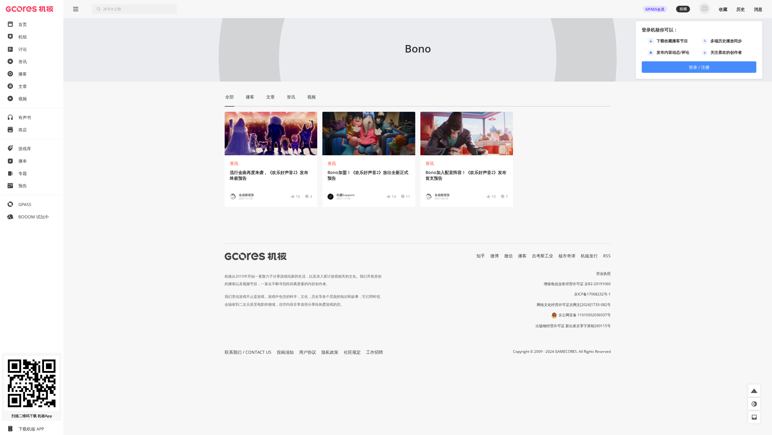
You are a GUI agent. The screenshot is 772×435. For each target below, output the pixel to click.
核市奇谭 (566, 256)
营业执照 (603, 273)
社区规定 (352, 352)
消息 (758, 9)
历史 (740, 9)
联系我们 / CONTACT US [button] (248, 352)
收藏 (723, 9)
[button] (754, 391)
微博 (494, 256)
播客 (522, 256)
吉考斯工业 (542, 256)
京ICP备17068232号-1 (592, 294)
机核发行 (589, 256)
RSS (607, 256)
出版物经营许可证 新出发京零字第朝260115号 (573, 325)
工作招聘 (374, 352)
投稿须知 (285, 352)
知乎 (480, 256)
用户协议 (307, 352)
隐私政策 (329, 352)
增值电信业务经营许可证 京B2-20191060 (577, 283)
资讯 (234, 163)
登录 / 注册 (699, 67)
